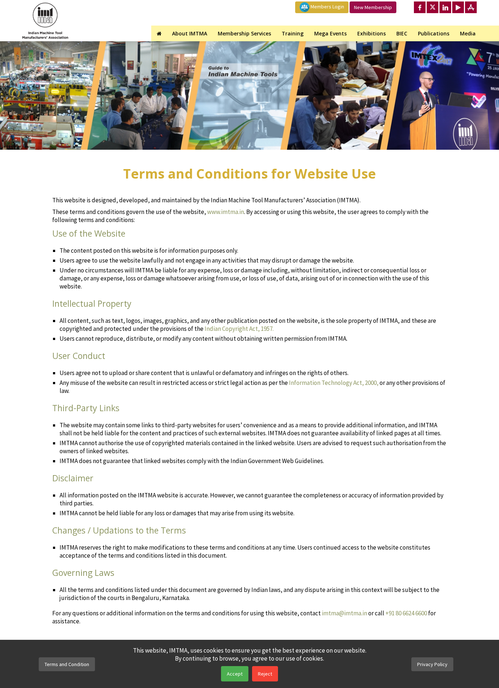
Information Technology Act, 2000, (333, 383)
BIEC (401, 33)
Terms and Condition (67, 664)
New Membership (373, 7)
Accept (235, 673)
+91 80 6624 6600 (406, 613)
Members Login (326, 6)
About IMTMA (189, 33)
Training (293, 33)
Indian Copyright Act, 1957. (239, 329)
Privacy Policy (432, 664)
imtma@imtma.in (344, 613)
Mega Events (330, 33)
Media (468, 33)
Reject (265, 673)
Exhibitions (371, 33)
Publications (433, 33)
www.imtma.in (225, 212)
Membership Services (244, 33)
